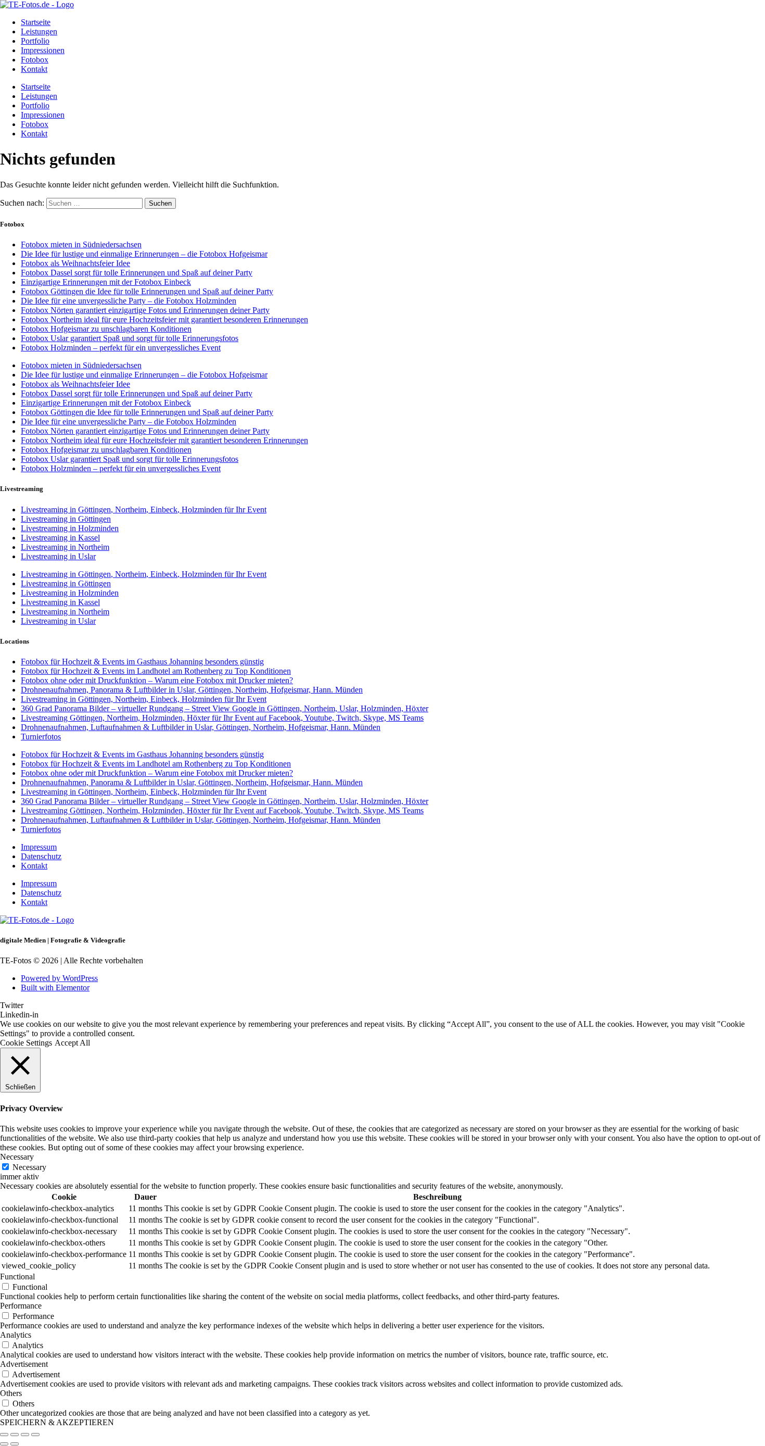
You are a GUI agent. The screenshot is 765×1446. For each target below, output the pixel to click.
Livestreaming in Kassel (60, 537)
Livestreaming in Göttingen (66, 518)
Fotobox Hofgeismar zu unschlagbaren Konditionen (106, 328)
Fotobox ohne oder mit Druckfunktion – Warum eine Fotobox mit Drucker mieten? (157, 680)
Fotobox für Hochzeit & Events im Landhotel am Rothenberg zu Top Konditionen (156, 671)
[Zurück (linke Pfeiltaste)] (4, 1443)
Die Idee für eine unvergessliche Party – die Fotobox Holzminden (128, 300)
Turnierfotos (41, 736)
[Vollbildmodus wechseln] (14, 1434)
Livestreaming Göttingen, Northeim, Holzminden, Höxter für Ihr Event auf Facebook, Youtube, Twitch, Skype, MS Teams (222, 717)
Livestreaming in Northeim (65, 547)
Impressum (39, 847)
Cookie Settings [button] (26, 1042)
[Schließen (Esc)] (35, 1434)
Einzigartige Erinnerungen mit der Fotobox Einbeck (106, 282)
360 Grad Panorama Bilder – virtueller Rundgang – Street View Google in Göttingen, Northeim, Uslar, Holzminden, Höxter (224, 708)
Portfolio (35, 40)
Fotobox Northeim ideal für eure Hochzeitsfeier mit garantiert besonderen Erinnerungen (164, 319)
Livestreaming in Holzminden (70, 528)
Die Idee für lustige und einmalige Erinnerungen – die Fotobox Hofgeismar (144, 253)
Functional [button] (17, 1276)
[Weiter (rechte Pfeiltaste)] (14, 1443)
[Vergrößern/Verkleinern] (4, 1434)
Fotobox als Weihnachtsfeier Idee (75, 263)
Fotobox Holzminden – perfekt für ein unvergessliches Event (121, 347)
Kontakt (34, 69)
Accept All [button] (72, 1042)
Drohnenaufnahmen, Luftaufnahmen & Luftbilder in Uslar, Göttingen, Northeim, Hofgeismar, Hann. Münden (200, 727)
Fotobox (34, 59)
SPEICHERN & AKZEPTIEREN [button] (57, 1422)
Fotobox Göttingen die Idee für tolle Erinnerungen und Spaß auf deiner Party (147, 291)
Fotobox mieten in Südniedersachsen (81, 244)
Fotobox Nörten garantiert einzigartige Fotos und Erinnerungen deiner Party (145, 310)
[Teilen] (25, 1434)
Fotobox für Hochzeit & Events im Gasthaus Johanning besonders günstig (142, 661)
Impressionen (43, 50)
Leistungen (39, 31)
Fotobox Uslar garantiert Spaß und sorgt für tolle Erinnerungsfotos (129, 338)
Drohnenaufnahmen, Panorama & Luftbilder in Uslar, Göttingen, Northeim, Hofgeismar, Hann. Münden (192, 689)
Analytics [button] (15, 1334)
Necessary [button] (17, 1156)
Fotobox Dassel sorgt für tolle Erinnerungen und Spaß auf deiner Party (136, 272)
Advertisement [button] (24, 1364)
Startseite (35, 22)
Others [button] (11, 1393)
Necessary (29, 1167)
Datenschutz (41, 856)
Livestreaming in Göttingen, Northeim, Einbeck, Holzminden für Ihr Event (143, 509)
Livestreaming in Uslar (58, 556)
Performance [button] (21, 1305)
